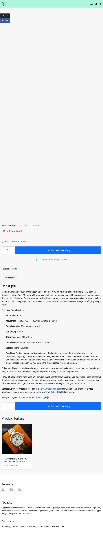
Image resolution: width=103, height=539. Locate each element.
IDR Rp (6, 20)
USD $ (6, 15)
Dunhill (13, 268)
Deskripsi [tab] (9, 277)
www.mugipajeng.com (52, 389)
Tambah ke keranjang (58, 250)
